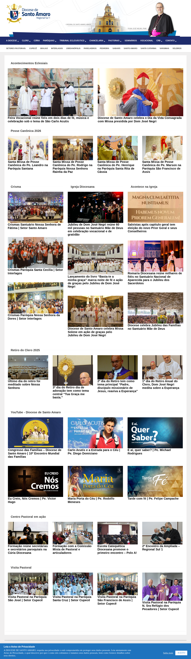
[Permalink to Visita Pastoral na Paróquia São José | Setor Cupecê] (28, 574)
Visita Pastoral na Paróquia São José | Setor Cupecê (27, 598)
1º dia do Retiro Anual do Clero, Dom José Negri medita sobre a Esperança (160, 384)
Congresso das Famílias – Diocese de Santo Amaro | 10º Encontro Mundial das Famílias (34, 453)
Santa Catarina (148, 48)
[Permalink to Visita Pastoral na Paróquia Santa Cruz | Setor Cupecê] (73, 574)
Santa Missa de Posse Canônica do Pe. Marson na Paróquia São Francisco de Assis (161, 166)
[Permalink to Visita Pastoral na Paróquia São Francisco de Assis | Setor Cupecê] (117, 574)
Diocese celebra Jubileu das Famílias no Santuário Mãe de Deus (154, 327)
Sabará (116, 48)
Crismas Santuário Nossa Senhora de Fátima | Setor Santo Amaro (34, 226)
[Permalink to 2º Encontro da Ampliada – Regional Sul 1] (162, 523)
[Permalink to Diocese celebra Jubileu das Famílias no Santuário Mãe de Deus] (155, 294)
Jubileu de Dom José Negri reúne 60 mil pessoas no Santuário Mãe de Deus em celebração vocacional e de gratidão (95, 229)
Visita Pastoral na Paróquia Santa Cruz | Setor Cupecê (72, 598)
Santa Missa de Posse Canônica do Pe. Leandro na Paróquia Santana (28, 165)
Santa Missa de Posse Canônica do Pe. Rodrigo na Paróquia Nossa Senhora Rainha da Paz (72, 166)
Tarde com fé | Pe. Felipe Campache (153, 498)
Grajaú (44, 48)
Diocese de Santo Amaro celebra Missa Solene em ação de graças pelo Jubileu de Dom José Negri (95, 332)
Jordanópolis (73, 48)
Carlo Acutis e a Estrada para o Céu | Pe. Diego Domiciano (94, 451)
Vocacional (146, 40)
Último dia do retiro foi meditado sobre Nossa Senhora (24, 384)
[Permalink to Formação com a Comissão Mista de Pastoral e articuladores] (73, 523)
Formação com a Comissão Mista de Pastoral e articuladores (72, 549)
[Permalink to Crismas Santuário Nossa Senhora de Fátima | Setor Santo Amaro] (35, 193)
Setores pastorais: (16, 48)
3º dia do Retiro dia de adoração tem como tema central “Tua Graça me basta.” (71, 392)
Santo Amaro (130, 48)
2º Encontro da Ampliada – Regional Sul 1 (161, 547)
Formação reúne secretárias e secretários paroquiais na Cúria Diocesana (28, 549)
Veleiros (176, 48)
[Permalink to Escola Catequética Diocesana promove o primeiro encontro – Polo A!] (117, 523)
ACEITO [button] (181, 653)
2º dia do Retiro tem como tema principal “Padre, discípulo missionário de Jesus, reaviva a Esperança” (117, 386)
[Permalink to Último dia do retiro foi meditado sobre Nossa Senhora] (28, 356)
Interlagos (57, 48)
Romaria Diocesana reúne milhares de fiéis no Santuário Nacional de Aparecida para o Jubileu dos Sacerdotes (155, 278)
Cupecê (33, 48)
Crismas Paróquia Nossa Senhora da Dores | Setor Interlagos (34, 316)
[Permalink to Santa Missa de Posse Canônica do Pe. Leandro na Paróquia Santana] (28, 137)
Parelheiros (90, 48)
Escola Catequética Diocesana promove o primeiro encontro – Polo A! (117, 549)
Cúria (37, 40)
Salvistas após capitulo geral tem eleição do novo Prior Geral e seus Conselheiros (152, 228)
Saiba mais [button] (168, 653)
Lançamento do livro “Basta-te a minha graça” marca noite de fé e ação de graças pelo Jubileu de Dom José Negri (95, 281)
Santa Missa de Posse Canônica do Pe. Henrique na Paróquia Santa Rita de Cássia (115, 166)
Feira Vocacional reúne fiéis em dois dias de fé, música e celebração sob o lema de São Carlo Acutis (48, 119)
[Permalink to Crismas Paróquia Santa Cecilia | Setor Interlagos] (35, 238)
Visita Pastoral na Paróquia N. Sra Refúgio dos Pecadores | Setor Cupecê (161, 606)
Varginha (164, 48)
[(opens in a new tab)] (35, 419)
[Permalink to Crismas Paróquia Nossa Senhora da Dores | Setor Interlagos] (35, 284)
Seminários (131, 40)
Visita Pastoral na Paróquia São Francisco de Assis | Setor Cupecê (116, 600)
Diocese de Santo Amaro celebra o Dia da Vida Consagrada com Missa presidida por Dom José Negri (140, 119)
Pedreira (104, 48)
